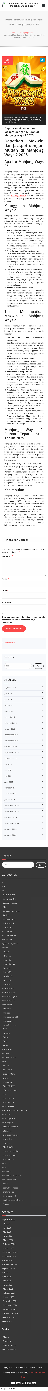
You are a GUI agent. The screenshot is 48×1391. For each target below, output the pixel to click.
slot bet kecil (8, 1106)
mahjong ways (26, 32)
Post (5, 1041)
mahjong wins (9, 1000)
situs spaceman (10, 1090)
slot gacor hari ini (10, 1135)
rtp (4, 1061)
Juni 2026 (8, 699)
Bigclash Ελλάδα (10, 903)
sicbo (5, 1078)
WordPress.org (9, 1349)
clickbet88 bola (9, 935)
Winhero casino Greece (13, 1200)
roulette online (9, 1057)
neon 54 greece (10, 1025)
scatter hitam (9, 1074)
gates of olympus (10, 943)
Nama (5, 579)
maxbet (6, 1013)
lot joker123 (8, 976)
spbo (5, 1183)
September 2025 (11, 752)
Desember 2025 (11, 734)
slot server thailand (11, 1151)
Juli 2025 (8, 764)
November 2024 (11, 811)
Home (14, 32)
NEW (5, 1029)
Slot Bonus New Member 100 (16, 1110)
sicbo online (8, 1082)
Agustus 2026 (10, 687)
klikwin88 (7, 972)
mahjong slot (17, 120)
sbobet (6, 1065)
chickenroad (8, 923)
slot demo (7, 1114)
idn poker (7, 956)
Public (5, 1045)
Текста (6, 1204)
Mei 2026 (8, 705)
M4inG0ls (9, 117)
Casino (6, 915)
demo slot (7, 939)
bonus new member (12, 911)
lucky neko (7, 980)
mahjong (7, 120)
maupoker (7, 1004)
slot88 (6, 1167)
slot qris (6, 1143)
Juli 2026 (8, 693)
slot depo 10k (9, 1118)
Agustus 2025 (10, 758)
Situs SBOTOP (9, 1086)
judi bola (6, 968)
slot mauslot (9, 642)
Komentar (7, 556)
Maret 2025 (9, 788)
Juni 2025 (8, 770)
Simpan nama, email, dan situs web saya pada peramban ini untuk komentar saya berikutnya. (23, 619)
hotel (5, 947)
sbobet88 (7, 1069)
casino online (9, 919)
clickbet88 (7, 931)
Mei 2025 (8, 776)
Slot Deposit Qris (10, 1126)
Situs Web (6, 602)
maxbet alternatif (10, 1017)
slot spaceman (9, 1155)
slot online (7, 1139)
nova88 (6, 1033)
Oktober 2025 (10, 746)
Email (5, 590)
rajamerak (7, 1049)
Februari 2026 (10, 723)
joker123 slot (9, 964)
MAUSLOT (7, 1008)
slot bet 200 (8, 1102)
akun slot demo (10, 894)
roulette (6, 1053)
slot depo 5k (8, 1122)
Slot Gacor (33, 117)
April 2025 (8, 782)
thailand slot (8, 1192)
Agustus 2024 (10, 829)
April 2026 (8, 711)
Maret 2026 (9, 717)
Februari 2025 (10, 793)
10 (4, 886)
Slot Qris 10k (8, 1147)
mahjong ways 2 (18, 195)
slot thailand (8, 1159)
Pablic (5, 1037)
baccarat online (9, 899)
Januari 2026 (9, 729)
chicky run (7, 927)
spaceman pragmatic (12, 1175)
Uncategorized (9, 1196)
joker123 (7, 960)
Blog (5, 907)
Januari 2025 (9, 799)
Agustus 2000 (10, 835)
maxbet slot (8, 1021)
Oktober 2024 (10, 817)
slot (4, 1094)
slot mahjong (15, 122)
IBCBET (6, 951)
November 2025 (11, 740)
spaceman (7, 1171)
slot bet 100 (8, 1098)
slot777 (6, 1163)
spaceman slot (9, 1179)
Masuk (6, 1337)
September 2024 (11, 823)
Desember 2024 (11, 805)
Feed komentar (9, 1345)
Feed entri (7, 1341)
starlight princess (10, 1188)
